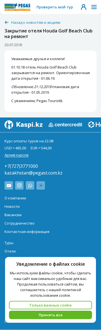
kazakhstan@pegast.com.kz (33, 173)
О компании (15, 198)
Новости (12, 206)
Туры (8, 242)
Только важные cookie (50, 305)
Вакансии (13, 214)
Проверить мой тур (54, 7)
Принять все (51, 314)
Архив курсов (16, 154)
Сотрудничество (19, 223)
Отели (10, 251)
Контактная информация (26, 231)
